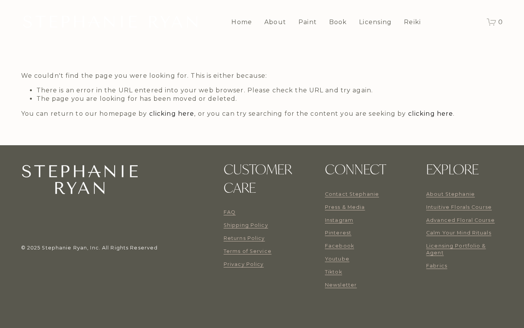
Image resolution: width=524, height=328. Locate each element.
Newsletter (341, 285)
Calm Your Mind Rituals (458, 233)
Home (241, 22)
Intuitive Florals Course (459, 207)
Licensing (375, 22)
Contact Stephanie (352, 194)
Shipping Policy (246, 225)
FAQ (230, 212)
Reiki (412, 22)
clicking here (171, 113)
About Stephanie (450, 194)
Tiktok (333, 272)
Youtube (337, 259)
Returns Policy (244, 238)
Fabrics (436, 266)
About (275, 22)
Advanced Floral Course (460, 220)
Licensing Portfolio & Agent (456, 249)
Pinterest (338, 233)
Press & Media (345, 207)
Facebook (339, 246)
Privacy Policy (244, 264)
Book (338, 22)
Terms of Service (248, 251)
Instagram (339, 220)
